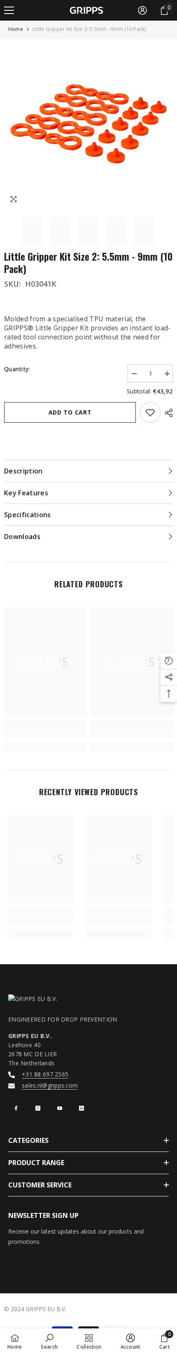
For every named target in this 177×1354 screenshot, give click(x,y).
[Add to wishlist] (150, 412)
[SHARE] (167, 413)
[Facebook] (16, 1108)
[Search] (32, 10)
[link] (45, 734)
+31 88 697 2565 (45, 1074)
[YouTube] (60, 1108)
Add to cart (70, 412)
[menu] (9, 10)
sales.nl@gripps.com (50, 1085)
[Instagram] (38, 1108)
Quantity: (17, 369)
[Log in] (142, 10)
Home (15, 29)
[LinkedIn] (81, 1108)
